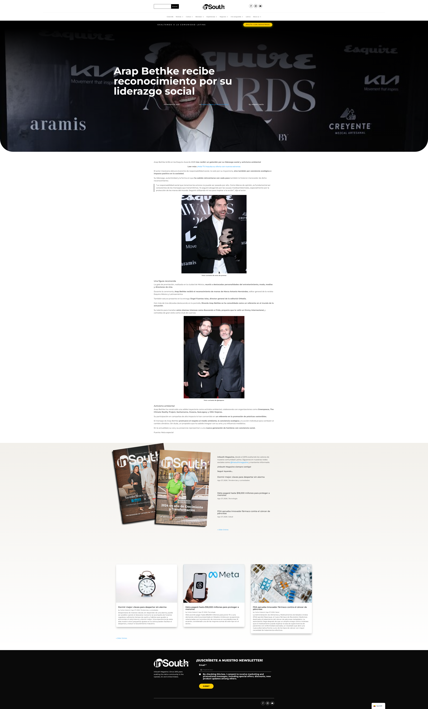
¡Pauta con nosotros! (258, 25)
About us (256, 17)
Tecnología (233, 499)
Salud (231, 517)
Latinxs (248, 17)
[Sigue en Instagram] (256, 6)
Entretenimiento (222, 104)
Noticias (178, 17)
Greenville (170, 17)
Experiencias (211, 17)
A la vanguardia (236, 17)
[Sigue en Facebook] (251, 6)
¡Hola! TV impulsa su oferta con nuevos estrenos (218, 166)
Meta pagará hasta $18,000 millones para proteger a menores (243, 494)
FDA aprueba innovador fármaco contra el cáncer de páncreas (243, 512)
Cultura (188, 17)
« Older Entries (222, 530)
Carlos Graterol (125, 610)
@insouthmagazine (239, 462)
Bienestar (198, 17)
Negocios (223, 17)
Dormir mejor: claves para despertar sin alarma (241, 477)
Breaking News (207, 104)
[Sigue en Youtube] (260, 6)
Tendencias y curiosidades (239, 480)
